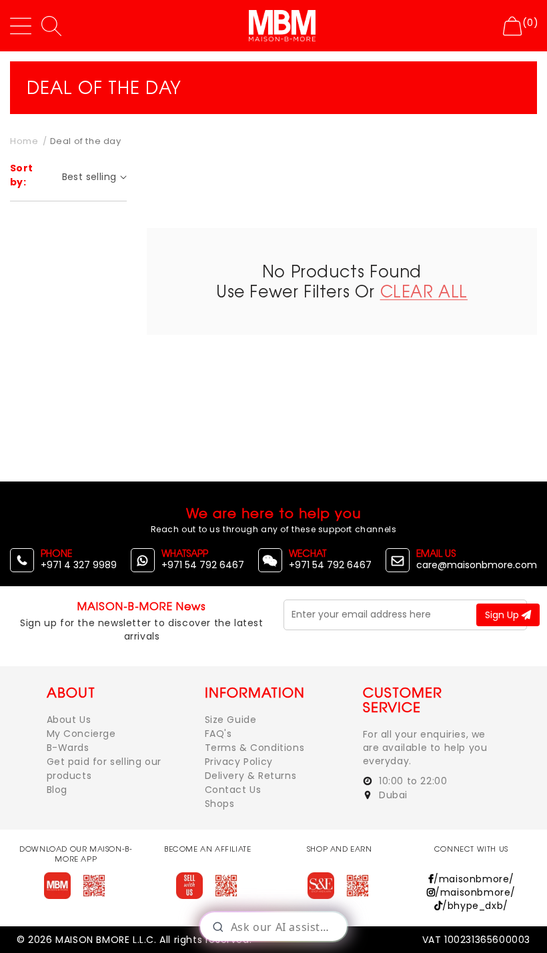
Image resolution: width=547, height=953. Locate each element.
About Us (69, 719)
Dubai (392, 795)
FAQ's (218, 733)
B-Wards (68, 747)
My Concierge (81, 733)
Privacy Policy (239, 761)
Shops (220, 803)
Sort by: (21, 175)
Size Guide (231, 719)
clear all (424, 291)
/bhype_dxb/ (475, 905)
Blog (57, 789)
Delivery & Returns (251, 775)
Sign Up (503, 615)
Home (24, 141)
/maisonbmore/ (474, 879)
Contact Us (233, 789)
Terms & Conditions (255, 747)
